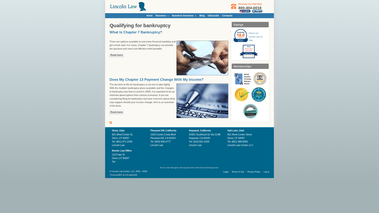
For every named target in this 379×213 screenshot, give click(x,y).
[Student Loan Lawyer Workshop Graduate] (250, 111)
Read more (117, 55)
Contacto (227, 15)
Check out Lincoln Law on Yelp (256, 36)
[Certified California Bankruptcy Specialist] (258, 94)
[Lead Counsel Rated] (242, 94)
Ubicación (213, 15)
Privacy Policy (253, 172)
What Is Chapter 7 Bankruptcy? (136, 32)
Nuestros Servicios (182, 16)
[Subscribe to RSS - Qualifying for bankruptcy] (111, 122)
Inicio (150, 15)
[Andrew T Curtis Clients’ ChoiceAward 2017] (245, 44)
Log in (266, 172)
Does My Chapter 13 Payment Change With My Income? (157, 80)
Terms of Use (238, 172)
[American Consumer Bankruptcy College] (260, 78)
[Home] (128, 9)
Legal (225, 172)
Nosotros (160, 16)
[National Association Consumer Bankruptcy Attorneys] (243, 78)
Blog (202, 15)
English (244, 11)
